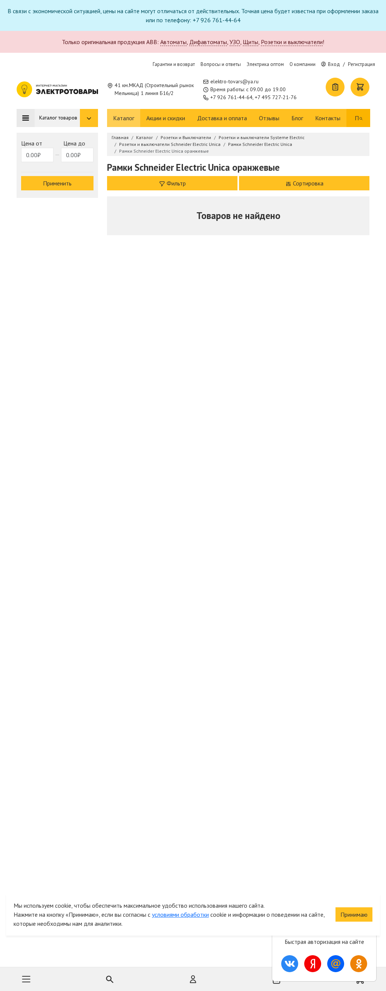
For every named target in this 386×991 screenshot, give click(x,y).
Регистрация (361, 64)
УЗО (235, 42)
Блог (297, 118)
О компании (303, 64)
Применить (57, 183)
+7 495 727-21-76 (276, 97)
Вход (334, 64)
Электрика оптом (265, 64)
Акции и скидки (165, 118)
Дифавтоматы (208, 42)
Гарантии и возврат (174, 64)
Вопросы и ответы (221, 64)
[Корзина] (360, 87)
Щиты (250, 42)
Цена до (74, 143)
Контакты (327, 118)
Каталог (123, 118)
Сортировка (307, 183)
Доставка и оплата (222, 118)
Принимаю (354, 914)
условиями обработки (180, 914)
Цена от (31, 143)
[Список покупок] (335, 87)
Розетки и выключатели (292, 42)
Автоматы (173, 42)
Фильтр (175, 183)
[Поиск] (361, 118)
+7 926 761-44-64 (231, 97)
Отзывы (269, 118)
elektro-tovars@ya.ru (234, 81)
